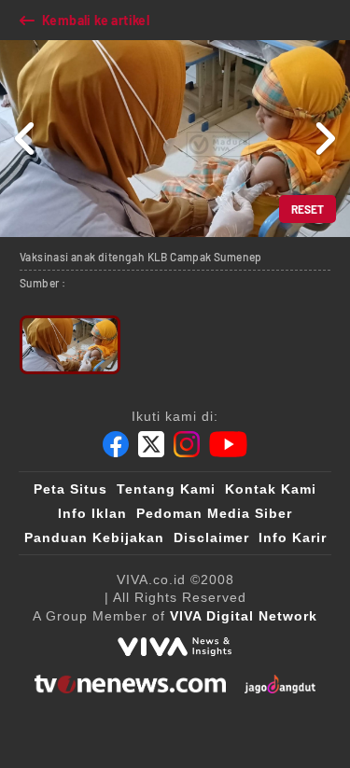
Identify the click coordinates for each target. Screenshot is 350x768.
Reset (307, 209)
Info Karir (293, 537)
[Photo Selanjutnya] (324, 138)
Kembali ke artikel (95, 20)
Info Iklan (92, 513)
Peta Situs (70, 489)
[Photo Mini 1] (70, 344)
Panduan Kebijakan (94, 537)
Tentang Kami (166, 489)
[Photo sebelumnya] (25, 138)
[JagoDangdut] (280, 684)
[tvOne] (130, 684)
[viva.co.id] (174, 646)
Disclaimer (211, 537)
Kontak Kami (270, 489)
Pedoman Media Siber (214, 513)
